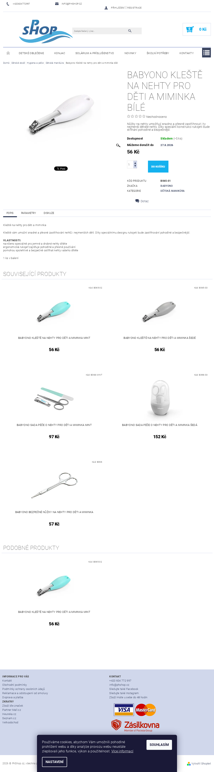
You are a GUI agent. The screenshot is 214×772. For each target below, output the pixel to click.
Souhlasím (159, 745)
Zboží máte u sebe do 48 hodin (128, 697)
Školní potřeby (158, 53)
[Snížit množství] (135, 166)
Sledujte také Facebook (123, 689)
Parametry (28, 213)
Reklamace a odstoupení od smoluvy (25, 693)
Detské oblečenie (31, 53)
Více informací (122, 751)
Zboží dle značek (12, 705)
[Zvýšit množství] (135, 163)
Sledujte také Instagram (124, 693)
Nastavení (55, 762)
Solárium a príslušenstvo (94, 53)
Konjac (59, 53)
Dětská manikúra (172, 190)
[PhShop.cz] (39, 31)
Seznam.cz (9, 718)
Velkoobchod (10, 722)
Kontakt (7, 680)
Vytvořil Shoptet (201, 763)
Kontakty (187, 53)
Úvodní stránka (8, 53)
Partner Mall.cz (11, 709)
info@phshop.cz (119, 684)
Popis (10, 213)
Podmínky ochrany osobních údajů (23, 689)
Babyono (166, 185)
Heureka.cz (9, 714)
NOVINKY (130, 53)
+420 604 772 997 (120, 680)
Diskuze (49, 213)
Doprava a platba (12, 697)
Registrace (134, 7)
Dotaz (145, 201)
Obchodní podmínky (14, 684)
